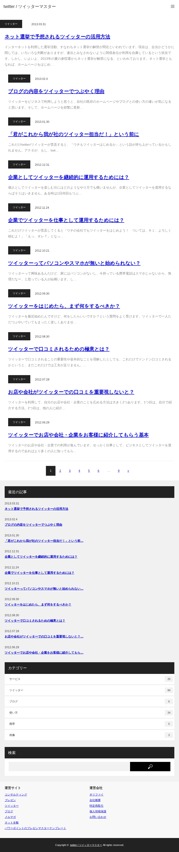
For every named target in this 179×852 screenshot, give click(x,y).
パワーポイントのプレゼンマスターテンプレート (35, 828)
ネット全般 (12, 822)
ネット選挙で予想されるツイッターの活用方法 (57, 36)
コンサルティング (16, 794)
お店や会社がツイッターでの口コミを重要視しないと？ (71, 391)
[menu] (172, 6)
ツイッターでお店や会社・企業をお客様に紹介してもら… (44, 652)
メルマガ (10, 817)
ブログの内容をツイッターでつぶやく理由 (56, 91)
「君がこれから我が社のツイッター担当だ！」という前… (44, 540)
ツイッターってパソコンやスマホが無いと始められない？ (74, 263)
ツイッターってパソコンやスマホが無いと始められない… (44, 588)
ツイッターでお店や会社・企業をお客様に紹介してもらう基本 (78, 434)
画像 (89, 735)
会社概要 (95, 800)
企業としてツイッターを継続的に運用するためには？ (68, 177)
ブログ (89, 701)
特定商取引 (96, 805)
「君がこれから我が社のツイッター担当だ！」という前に (73, 134)
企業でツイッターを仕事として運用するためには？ (66, 220)
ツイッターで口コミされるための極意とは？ (59, 349)
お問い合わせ (98, 817)
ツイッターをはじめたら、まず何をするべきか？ (64, 306)
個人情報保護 (98, 811)
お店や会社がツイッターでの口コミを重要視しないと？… (44, 636)
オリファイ (96, 794)
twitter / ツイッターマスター (29, 6)
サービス (89, 679)
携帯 (89, 723)
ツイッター (11, 23)
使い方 (89, 712)
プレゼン (10, 800)
